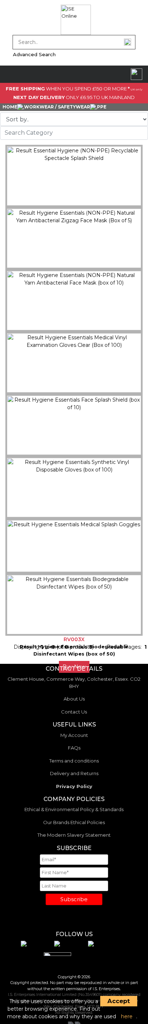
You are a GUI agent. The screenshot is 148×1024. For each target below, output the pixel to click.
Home (10, 106)
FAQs (74, 748)
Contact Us (74, 712)
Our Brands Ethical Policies (74, 822)
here (127, 1016)
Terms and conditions (74, 761)
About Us (74, 699)
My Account (74, 735)
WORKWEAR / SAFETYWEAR (57, 106)
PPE (101, 106)
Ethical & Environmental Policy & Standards (74, 809)
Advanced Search (34, 54)
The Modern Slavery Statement (74, 835)
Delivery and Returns (74, 773)
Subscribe (74, 899)
